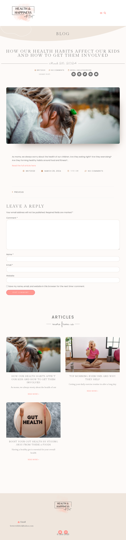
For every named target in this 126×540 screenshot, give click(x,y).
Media (73, 70)
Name (10, 254)
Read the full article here (24, 165)
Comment (12, 217)
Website (10, 275)
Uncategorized (84, 70)
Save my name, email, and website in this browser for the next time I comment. (46, 286)
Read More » (33, 394)
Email (9, 265)
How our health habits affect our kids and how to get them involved (33, 379)
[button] (73, 74)
